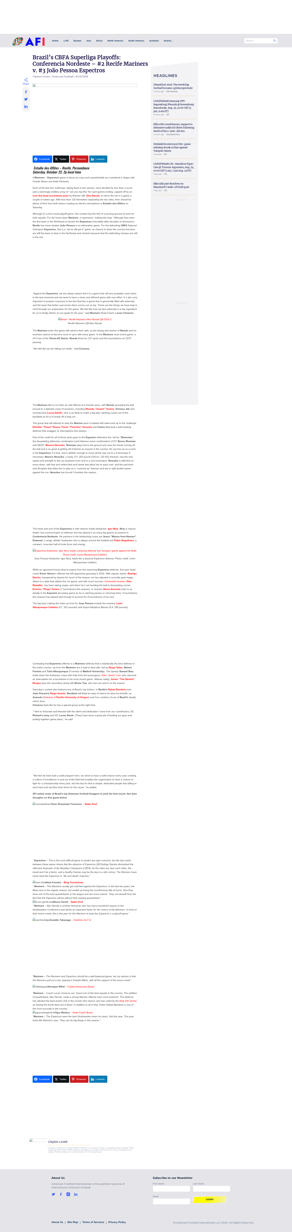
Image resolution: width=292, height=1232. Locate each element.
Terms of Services (93, 1222)
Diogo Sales (116, 667)
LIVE (66, 40)
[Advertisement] (85, 265)
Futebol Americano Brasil (80, 986)
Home (55, 40)
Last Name (198, 1183)
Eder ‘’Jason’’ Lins (111, 675)
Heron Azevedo (112, 589)
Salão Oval (91, 804)
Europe (77, 40)
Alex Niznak (93, 195)
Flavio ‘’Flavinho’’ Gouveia (77, 427)
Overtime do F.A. (82, 920)
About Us (57, 1222)
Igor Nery (113, 528)
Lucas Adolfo (55, 412)
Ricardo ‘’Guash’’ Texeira (100, 409)
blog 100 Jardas (128, 1000)
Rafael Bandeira (117, 689)
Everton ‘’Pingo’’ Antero (46, 589)
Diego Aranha (58, 693)
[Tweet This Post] (26, 99)
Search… (168, 40)
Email (155, 1196)
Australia (154, 40)
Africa (99, 40)
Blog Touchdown (73, 882)
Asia (88, 40)
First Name (158, 1183)
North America (115, 40)
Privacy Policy (117, 1222)
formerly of (66, 697)
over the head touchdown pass (51, 195)
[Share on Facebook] (26, 90)
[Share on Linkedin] (26, 107)
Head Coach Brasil (82, 1012)
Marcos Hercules (55, 445)
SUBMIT (210, 1199)
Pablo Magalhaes (124, 540)
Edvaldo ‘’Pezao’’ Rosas (46, 427)
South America (136, 40)
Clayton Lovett (41, 76)
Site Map (72, 1222)
